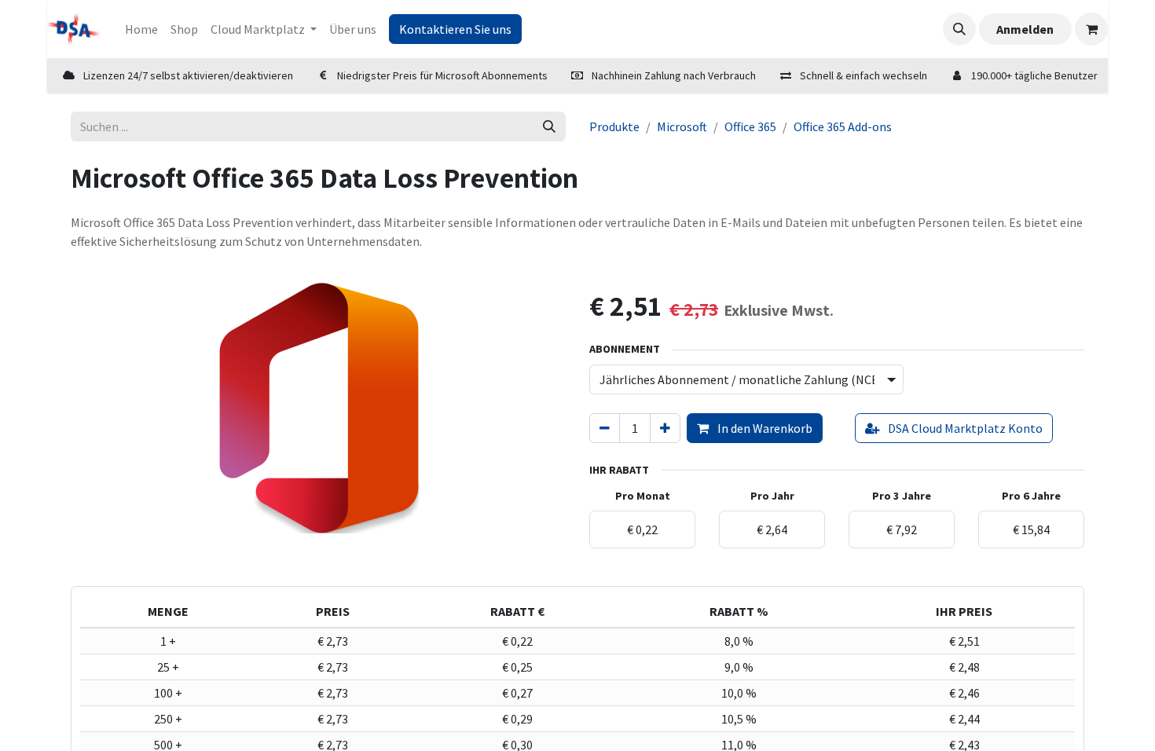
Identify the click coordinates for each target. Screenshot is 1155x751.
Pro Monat (642, 496)
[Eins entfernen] (604, 428)
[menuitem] (141, 29)
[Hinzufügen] (665, 428)
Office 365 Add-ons (843, 126)
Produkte (614, 126)
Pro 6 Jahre (1031, 496)
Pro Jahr (772, 496)
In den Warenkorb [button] (763, 428)
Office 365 (750, 126)
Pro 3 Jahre (901, 496)
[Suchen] (549, 126)
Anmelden (1025, 29)
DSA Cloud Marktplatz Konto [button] (964, 428)
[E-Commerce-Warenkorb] (1091, 29)
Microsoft (682, 126)
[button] (959, 29)
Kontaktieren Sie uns (455, 29)
